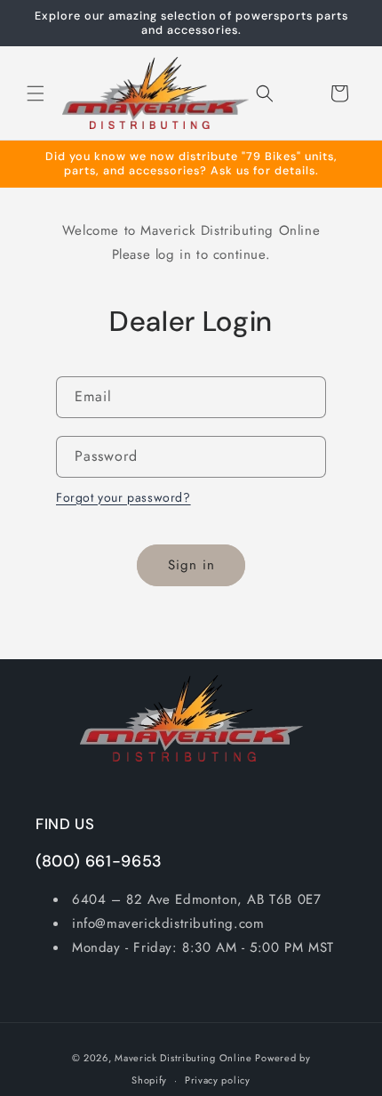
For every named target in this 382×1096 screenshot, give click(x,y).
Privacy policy (218, 1080)
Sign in (191, 565)
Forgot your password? (123, 497)
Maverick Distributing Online (183, 1058)
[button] (35, 93)
